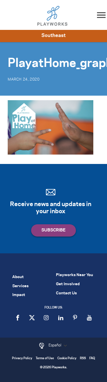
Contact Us (66, 293)
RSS (83, 358)
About (18, 277)
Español (55, 345)
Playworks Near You (74, 275)
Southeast (53, 35)
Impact (18, 295)
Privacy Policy (22, 358)
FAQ (92, 358)
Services (20, 286)
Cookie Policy (66, 358)
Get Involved (68, 284)
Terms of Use (45, 358)
